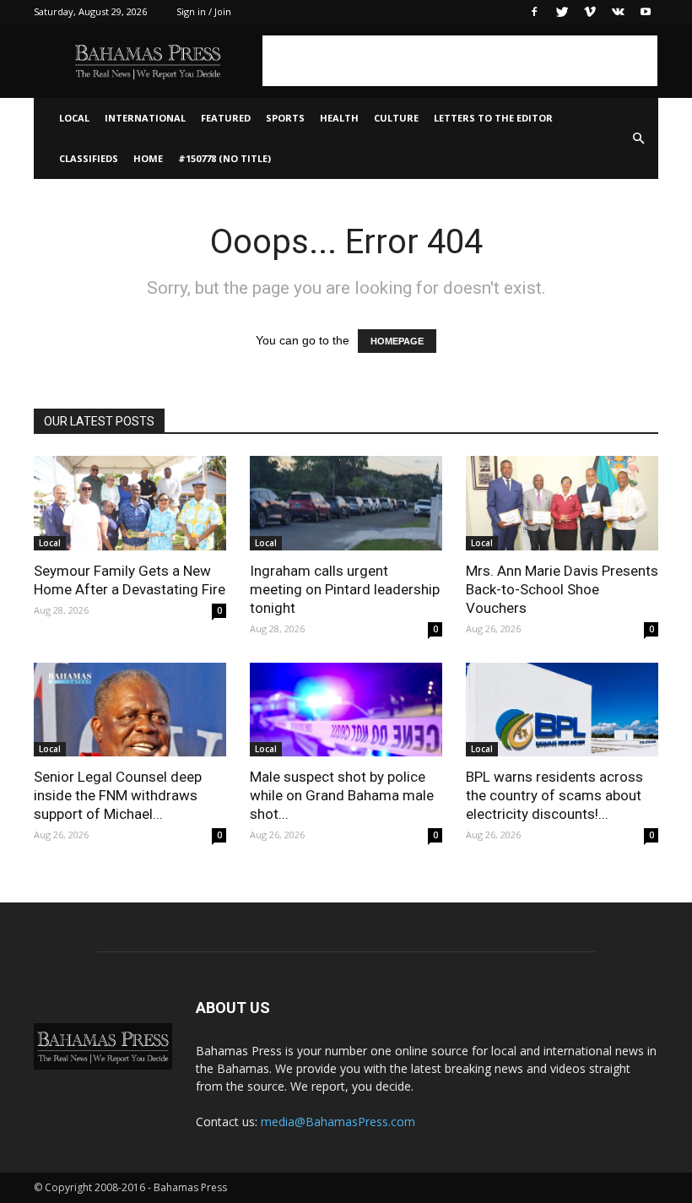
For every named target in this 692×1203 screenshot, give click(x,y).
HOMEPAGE (397, 341)
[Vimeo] (590, 12)
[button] (638, 138)
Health (339, 117)
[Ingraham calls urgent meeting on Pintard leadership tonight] (346, 503)
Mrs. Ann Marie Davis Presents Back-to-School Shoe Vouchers (562, 589)
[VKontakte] (617, 12)
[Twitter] (562, 12)
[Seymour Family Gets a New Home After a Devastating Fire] (130, 503)
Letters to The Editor (493, 117)
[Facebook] (534, 12)
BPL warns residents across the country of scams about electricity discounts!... (554, 795)
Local (74, 117)
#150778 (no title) (224, 158)
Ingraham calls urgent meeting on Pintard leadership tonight (345, 589)
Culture (396, 117)
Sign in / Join (203, 11)
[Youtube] (645, 12)
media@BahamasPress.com (338, 1122)
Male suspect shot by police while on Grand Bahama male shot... (342, 795)
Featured (226, 117)
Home (148, 158)
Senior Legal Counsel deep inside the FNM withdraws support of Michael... (118, 795)
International (145, 117)
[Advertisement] (459, 60)
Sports (285, 117)
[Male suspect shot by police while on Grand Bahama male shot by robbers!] (346, 710)
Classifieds (88, 158)
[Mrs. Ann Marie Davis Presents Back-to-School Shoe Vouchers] (562, 503)
